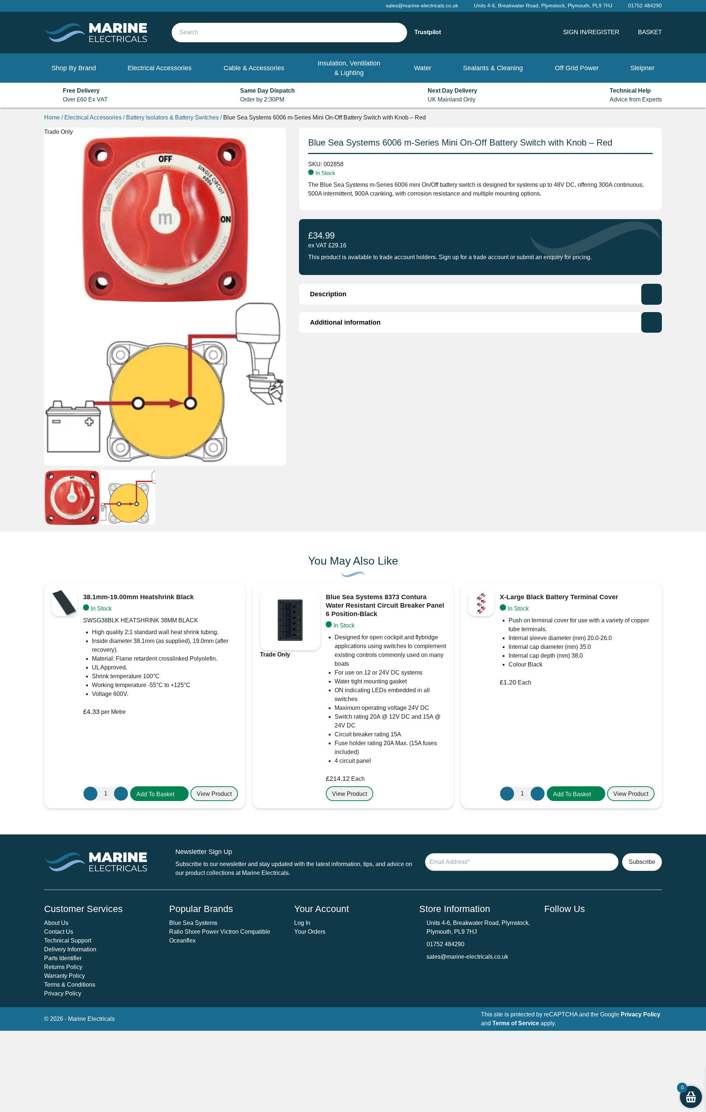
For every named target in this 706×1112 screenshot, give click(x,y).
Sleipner (642, 68)
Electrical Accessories (160, 68)
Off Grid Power (577, 68)
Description (328, 294)
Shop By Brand (73, 68)
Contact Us (58, 932)
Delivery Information (70, 949)
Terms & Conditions (69, 985)
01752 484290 (445, 944)
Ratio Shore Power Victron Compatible (219, 932)
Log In (302, 923)
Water (422, 68)
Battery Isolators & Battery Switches (172, 117)
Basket (650, 32)
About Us (56, 923)
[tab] (480, 294)
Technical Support (67, 940)
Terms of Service (515, 1023)
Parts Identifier (63, 958)
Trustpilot (427, 32)
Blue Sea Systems (193, 923)
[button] (159, 793)
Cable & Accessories (254, 68)
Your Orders (309, 932)
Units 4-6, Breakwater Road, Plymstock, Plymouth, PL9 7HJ (543, 5)
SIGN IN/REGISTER (591, 32)
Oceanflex (182, 940)
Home (52, 117)
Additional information (345, 322)
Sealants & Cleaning (493, 68)
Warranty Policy (64, 976)
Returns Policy (63, 967)
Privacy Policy (62, 993)
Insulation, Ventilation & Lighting (349, 68)
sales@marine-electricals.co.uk (467, 957)
